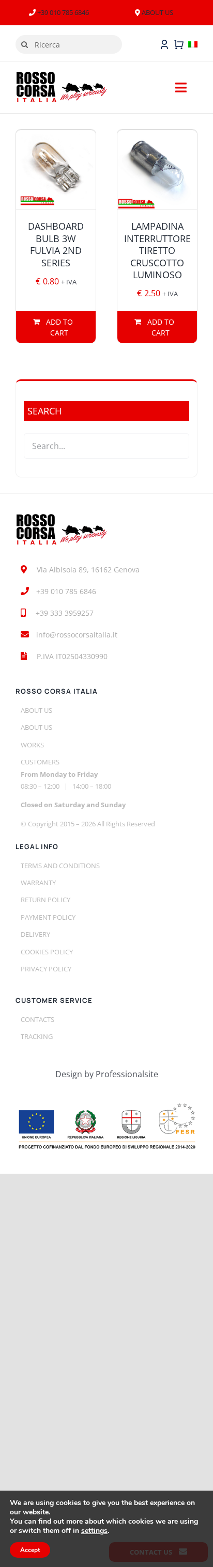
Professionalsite (127, 1074)
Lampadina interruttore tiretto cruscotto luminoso (157, 250)
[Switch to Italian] (192, 44)
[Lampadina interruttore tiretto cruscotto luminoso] (157, 170)
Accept (30, 1550)
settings (94, 1531)
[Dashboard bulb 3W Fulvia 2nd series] (56, 170)
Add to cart (59, 327)
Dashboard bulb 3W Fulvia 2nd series (56, 244)
